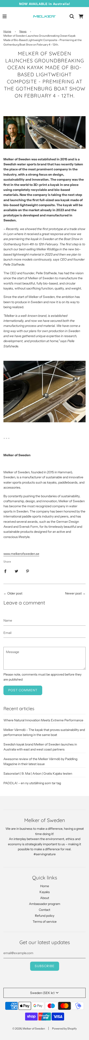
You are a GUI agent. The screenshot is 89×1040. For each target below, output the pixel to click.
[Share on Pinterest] (27, 571)
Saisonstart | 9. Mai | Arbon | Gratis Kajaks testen (37, 773)
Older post (14, 593)
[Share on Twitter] (16, 571)
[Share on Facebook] (5, 571)
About (44, 898)
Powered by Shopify (64, 1028)
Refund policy (44, 916)
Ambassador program (44, 904)
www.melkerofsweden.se (21, 554)
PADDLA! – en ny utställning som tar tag (32, 783)
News (22, 31)
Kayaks (44, 892)
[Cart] (81, 16)
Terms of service (45, 922)
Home (7, 31)
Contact (44, 910)
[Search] (71, 16)
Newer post (73, 593)
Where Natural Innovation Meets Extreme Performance (43, 720)
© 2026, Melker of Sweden (28, 1028)
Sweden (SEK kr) (42, 993)
